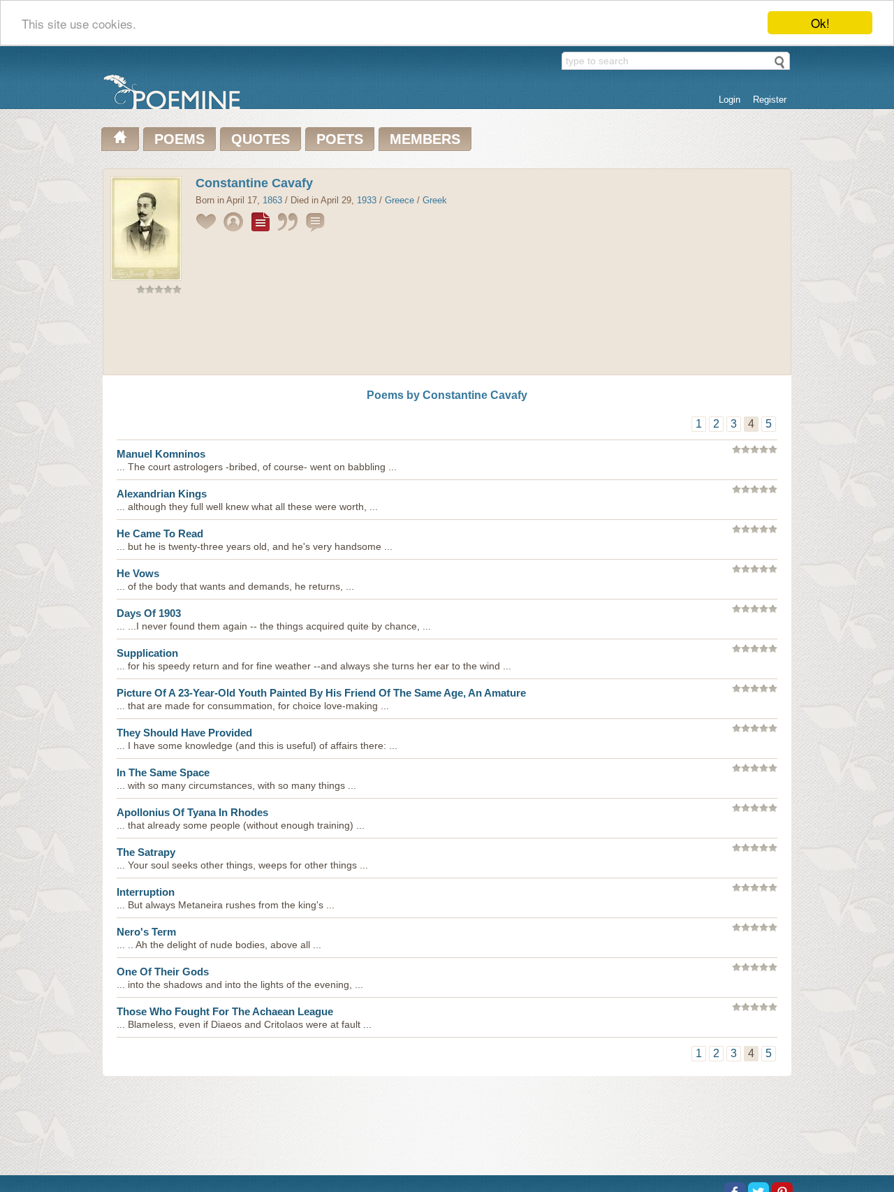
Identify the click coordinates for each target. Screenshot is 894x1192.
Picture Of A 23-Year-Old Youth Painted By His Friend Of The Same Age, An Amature (321, 693)
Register (769, 99)
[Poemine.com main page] (120, 139)
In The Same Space (163, 772)
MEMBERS (425, 139)
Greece (399, 200)
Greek (435, 200)
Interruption (146, 892)
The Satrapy (146, 852)
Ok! (820, 22)
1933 (366, 200)
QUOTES (260, 139)
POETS (339, 139)
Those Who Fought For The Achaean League (225, 1011)
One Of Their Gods (163, 971)
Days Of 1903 (149, 613)
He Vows (138, 573)
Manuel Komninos (161, 454)
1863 (272, 200)
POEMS (179, 139)
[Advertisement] (447, 337)
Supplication (147, 653)
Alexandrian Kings (162, 494)
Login (729, 99)
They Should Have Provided (184, 733)
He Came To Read (160, 533)
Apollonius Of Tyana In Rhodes (192, 812)
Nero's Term (146, 932)
